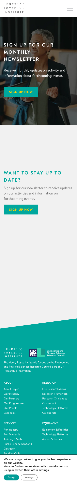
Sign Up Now (21, 92)
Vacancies (10, 412)
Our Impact (49, 403)
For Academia (12, 434)
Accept (11, 477)
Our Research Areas (54, 389)
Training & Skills (13, 439)
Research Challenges (54, 398)
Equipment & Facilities (55, 429)
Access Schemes (52, 439)
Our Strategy (11, 393)
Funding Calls (12, 453)
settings (44, 470)
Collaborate (49, 412)
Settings (29, 477)
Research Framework (55, 393)
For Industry (11, 429)
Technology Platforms (55, 408)
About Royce (11, 389)
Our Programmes (14, 403)
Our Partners (11, 398)
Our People (10, 408)
